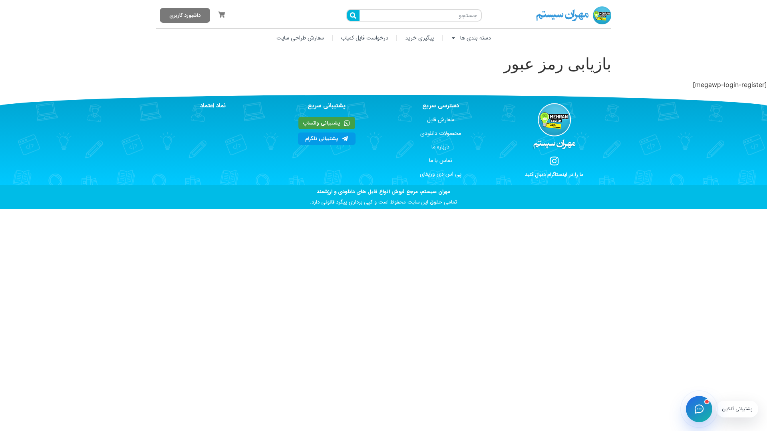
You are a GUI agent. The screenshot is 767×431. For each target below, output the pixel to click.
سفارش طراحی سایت (300, 38)
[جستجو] (353, 15)
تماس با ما (440, 160)
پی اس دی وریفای (440, 174)
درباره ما (440, 146)
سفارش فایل (440, 119)
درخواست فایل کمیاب (364, 38)
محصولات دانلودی (440, 133)
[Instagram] (554, 161)
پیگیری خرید (419, 38)
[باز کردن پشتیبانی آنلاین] (699, 409)
